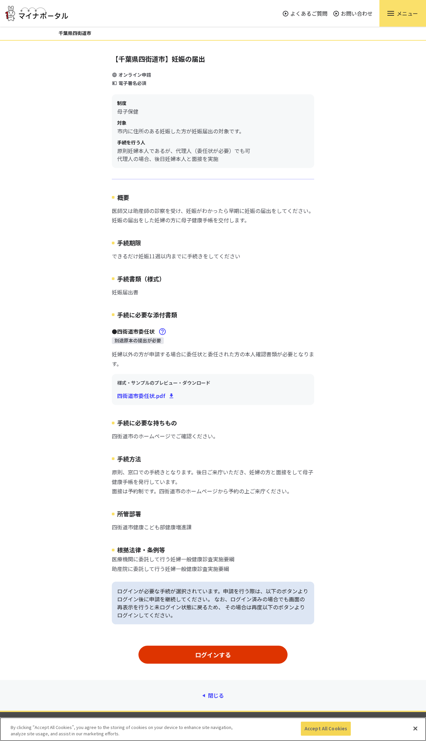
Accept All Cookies (326, 728)
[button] (402, 13)
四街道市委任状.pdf (141, 395)
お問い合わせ (357, 13)
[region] (213, 729)
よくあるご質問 (308, 13)
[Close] (415, 728)
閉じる (216, 695)
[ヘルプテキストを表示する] (162, 332)
